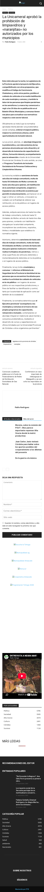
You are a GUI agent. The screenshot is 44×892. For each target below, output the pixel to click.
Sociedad (11, 12)
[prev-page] (3, 469)
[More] (21, 47)
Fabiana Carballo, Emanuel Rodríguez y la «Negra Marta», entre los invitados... (27, 802)
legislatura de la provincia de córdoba (24, 341)
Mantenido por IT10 (22, 889)
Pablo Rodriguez (10, 42)
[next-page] (7, 469)
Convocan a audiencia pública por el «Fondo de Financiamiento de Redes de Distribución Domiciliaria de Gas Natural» (12, 378)
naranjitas (17, 344)
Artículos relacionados (12, 419)
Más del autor (28, 419)
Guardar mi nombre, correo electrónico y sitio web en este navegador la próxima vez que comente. (20, 525)
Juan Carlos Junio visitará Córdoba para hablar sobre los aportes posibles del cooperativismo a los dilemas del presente (28, 446)
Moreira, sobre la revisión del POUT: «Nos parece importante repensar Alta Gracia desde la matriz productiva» (28, 430)
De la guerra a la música (25, 458)
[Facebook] (4, 47)
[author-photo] (22, 404)
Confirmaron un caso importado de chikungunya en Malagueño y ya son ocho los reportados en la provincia (32, 378)
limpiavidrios (7, 344)
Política (10, 9)
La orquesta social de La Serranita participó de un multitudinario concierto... (26, 790)
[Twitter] (10, 47)
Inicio (4, 9)
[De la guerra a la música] (8, 461)
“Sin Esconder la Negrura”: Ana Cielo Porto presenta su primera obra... (28, 778)
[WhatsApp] (15, 47)
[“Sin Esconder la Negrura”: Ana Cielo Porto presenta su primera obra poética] (8, 779)
